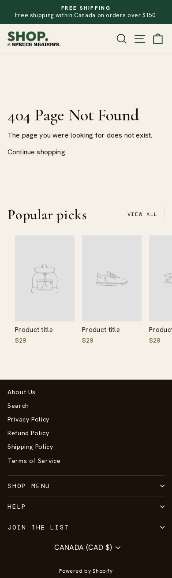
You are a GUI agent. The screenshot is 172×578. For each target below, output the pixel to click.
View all (142, 214)
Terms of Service (33, 461)
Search (18, 406)
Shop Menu (28, 486)
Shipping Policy (30, 447)
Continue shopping (36, 152)
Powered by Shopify (86, 570)
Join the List (38, 527)
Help (16, 507)
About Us (21, 392)
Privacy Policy (28, 419)
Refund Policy (28, 433)
